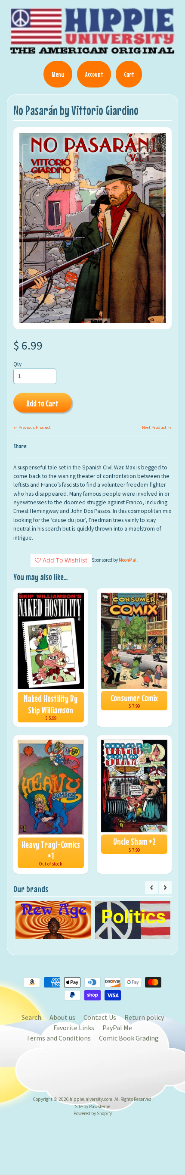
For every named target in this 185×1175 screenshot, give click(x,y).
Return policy (144, 1017)
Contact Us (99, 1017)
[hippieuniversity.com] (92, 51)
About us (62, 1017)
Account (94, 74)
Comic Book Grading (129, 1038)
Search (31, 1017)
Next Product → (157, 427)
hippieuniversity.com (91, 1099)
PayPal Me (117, 1027)
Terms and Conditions (58, 1038)
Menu (58, 74)
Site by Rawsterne (92, 1106)
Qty (17, 364)
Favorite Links (73, 1027)
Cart (129, 74)
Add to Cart (42, 403)
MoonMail (128, 560)
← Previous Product (32, 427)
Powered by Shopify (93, 1113)
